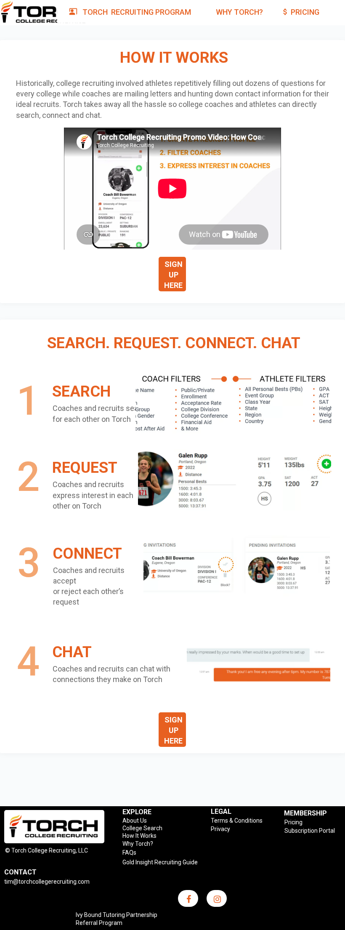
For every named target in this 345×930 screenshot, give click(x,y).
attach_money (285, 12)
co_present (73, 11)
